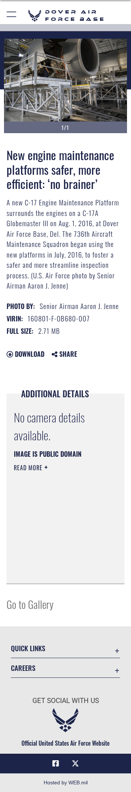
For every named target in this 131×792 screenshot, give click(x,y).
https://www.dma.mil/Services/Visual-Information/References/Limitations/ (58, 570)
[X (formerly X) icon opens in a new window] (75, 763)
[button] (12, 15)
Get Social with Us (65, 700)
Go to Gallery (30, 604)
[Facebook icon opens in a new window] (55, 763)
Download (28, 354)
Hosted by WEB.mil (66, 782)
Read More (29, 467)
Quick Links (28, 648)
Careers (23, 667)
